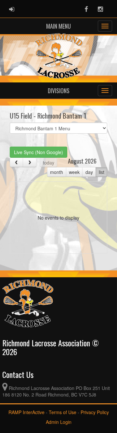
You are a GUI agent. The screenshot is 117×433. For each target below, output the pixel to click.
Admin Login (59, 422)
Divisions (59, 90)
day (89, 172)
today (48, 162)
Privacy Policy (95, 412)
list (101, 172)
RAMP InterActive (26, 412)
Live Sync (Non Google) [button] (38, 152)
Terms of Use (62, 412)
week (74, 172)
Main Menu (58, 26)
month (56, 172)
